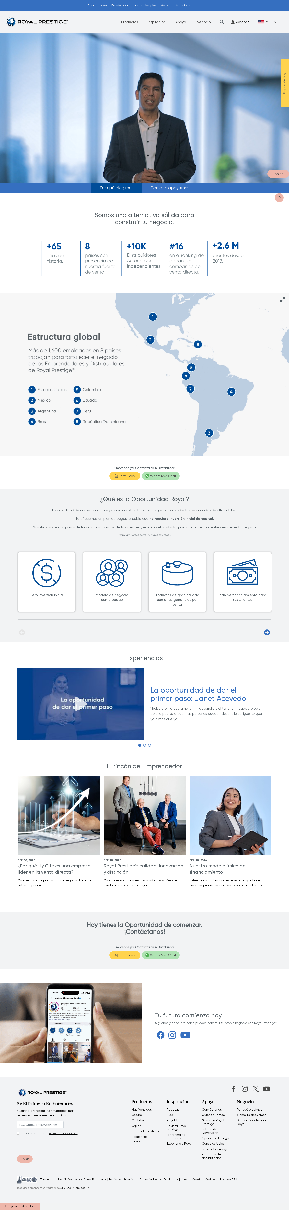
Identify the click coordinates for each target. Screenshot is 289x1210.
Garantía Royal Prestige (213, 1122)
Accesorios (140, 1137)
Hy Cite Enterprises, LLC (76, 1187)
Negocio (204, 22)
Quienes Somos (213, 1115)
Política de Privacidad (123, 1179)
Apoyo (180, 22)
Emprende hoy (284, 83)
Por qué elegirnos (116, 187)
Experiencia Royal (179, 1143)
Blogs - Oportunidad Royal (252, 1122)
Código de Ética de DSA (221, 1179)
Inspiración (157, 22)
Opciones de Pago (215, 1138)
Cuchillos (138, 1120)
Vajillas (136, 1126)
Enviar (25, 1158)
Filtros (136, 1142)
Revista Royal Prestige (177, 1127)
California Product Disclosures (159, 1179)
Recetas (173, 1109)
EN (274, 22)
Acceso (241, 22)
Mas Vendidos (142, 1109)
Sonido (278, 174)
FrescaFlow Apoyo (215, 1149)
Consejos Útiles (213, 1143)
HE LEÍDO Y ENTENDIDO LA (34, 1133)
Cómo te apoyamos (170, 187)
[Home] (37, 22)
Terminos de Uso (51, 1179)
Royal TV (173, 1120)
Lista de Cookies (192, 1179)
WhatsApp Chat (163, 476)
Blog (170, 1115)
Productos (129, 22)
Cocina (137, 1115)
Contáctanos (212, 1109)
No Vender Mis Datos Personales (85, 1179)
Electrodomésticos (145, 1131)
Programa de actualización (212, 1156)
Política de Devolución (210, 1131)
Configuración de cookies (20, 1206)
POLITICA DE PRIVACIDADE (63, 1133)
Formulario (127, 476)
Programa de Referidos (176, 1136)
